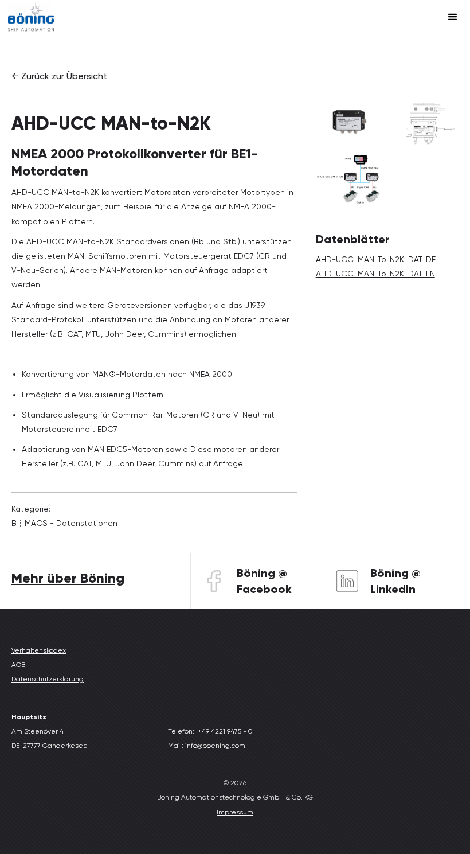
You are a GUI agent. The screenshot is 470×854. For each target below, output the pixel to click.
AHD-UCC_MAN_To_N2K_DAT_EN (375, 273)
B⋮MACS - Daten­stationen (64, 523)
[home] (31, 17)
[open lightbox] (349, 122)
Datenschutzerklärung (47, 679)
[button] (453, 17)
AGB (18, 665)
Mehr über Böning (67, 578)
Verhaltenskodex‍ (38, 650)
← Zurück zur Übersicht (59, 76)
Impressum (235, 812)
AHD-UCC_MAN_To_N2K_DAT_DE (376, 259)
